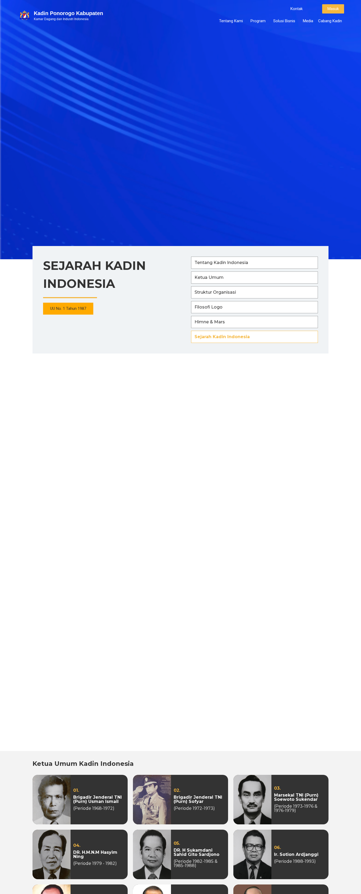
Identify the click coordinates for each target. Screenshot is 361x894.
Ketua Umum (209, 277)
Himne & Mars (210, 321)
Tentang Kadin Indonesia (221, 262)
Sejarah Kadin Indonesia (222, 336)
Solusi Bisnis (284, 21)
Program (258, 21)
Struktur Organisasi (215, 292)
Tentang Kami (231, 21)
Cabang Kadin (330, 21)
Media (308, 21)
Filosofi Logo (209, 307)
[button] (296, 9)
